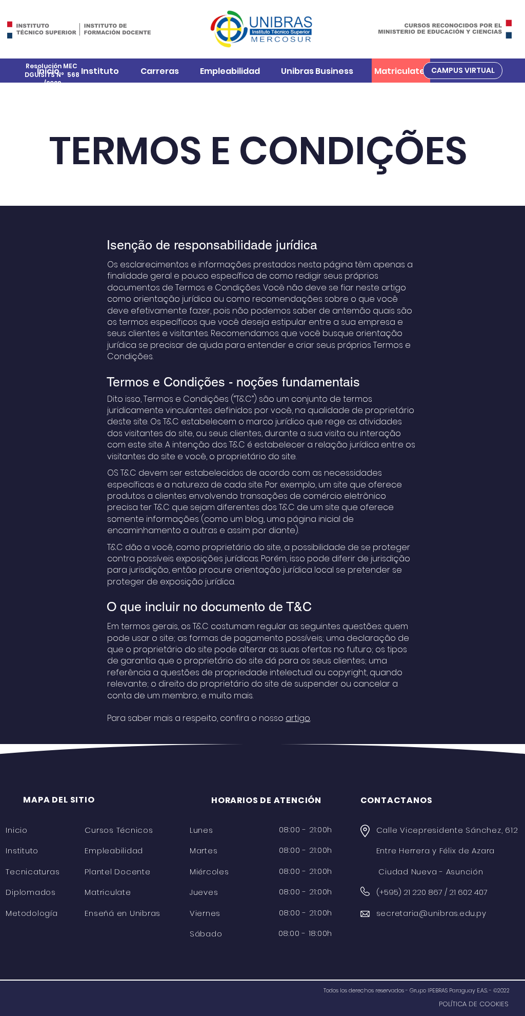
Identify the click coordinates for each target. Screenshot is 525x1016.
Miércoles (209, 871)
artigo (298, 718)
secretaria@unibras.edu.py (431, 913)
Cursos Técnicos (119, 830)
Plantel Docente (117, 871)
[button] (100, 71)
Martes (204, 850)
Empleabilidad (114, 850)
